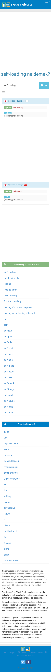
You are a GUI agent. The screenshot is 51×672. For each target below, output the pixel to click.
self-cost (8, 348)
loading (7, 284)
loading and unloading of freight (19, 313)
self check (9, 383)
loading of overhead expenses (19, 307)
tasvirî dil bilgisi (11, 461)
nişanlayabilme (11, 443)
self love (8, 330)
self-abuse (9, 401)
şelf (6, 324)
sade (6, 449)
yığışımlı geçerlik (12, 478)
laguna (7, 513)
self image (9, 389)
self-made (9, 365)
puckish (8, 455)
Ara (45, 85)
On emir (8, 543)
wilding (7, 496)
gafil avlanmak (11, 560)
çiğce (6, 554)
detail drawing (11, 472)
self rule (8, 342)
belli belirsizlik (11, 531)
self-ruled (8, 412)
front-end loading (12, 301)
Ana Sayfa (10, 652)
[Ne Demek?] (17, 5)
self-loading (10, 272)
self (6, 319)
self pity (8, 336)
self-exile (8, 406)
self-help (8, 360)
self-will (8, 377)
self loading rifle (12, 278)
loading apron (10, 289)
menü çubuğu (11, 467)
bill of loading (10, 295)
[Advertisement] (25, 43)
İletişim (23, 652)
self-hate (8, 354)
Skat (6, 484)
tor (5, 519)
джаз (6, 431)
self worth (9, 395)
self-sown (9, 371)
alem (6, 548)
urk (5, 437)
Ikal (5, 490)
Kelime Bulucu (36, 652)
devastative (9, 508)
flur (5, 537)
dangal (7, 502)
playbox (8, 525)
